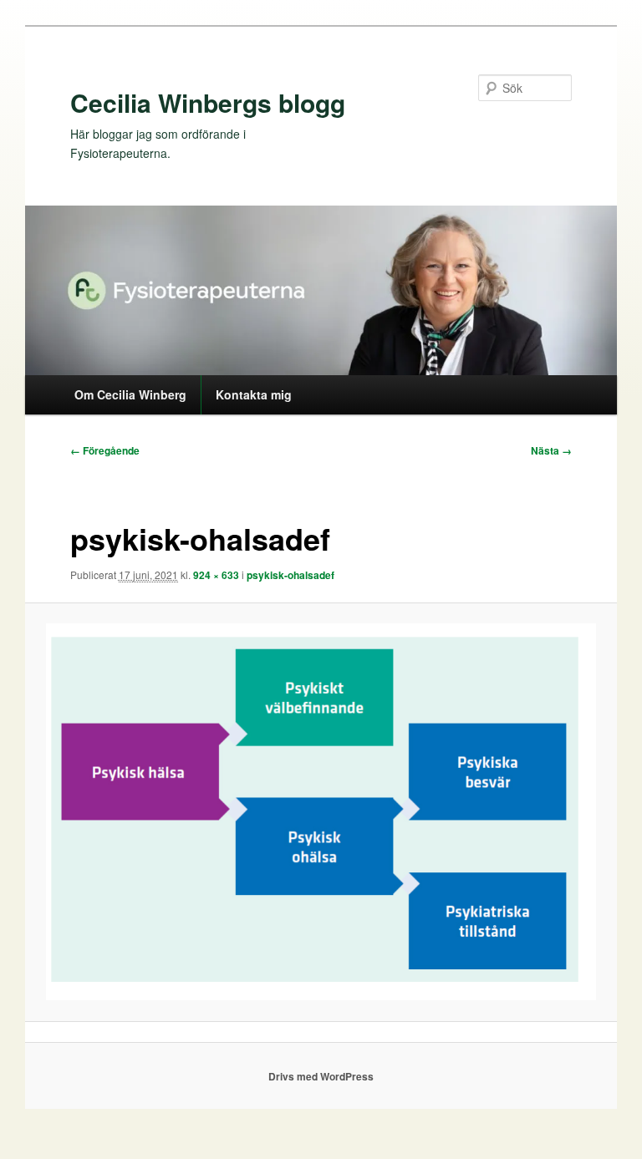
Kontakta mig (254, 394)
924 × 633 (216, 574)
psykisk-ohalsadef (290, 574)
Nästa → (551, 450)
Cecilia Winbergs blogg (207, 102)
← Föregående (105, 450)
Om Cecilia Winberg (130, 394)
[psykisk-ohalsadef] (321, 811)
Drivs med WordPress (321, 1076)
